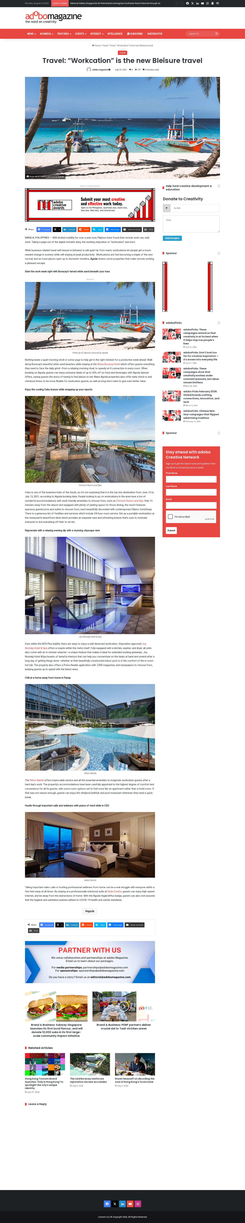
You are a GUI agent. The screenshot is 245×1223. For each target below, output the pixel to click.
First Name (172, 473)
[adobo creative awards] (90, 205)
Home (97, 45)
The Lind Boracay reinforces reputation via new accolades (88, 1080)
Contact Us (103, 1217)
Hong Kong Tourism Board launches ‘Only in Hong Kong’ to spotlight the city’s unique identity (44, 1083)
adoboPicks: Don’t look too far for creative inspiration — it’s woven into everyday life (201, 356)
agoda (90, 911)
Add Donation (172, 238)
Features (63, 33)
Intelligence (115, 33)
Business (45, 33)
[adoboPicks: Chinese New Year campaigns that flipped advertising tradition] (171, 415)
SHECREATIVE (154, 33)
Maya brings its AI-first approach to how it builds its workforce (100, 3)
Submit (171, 530)
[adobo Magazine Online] (53, 17)
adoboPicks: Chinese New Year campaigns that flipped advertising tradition (201, 414)
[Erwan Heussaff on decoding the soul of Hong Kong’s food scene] (135, 1064)
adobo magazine (100, 70)
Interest (95, 33)
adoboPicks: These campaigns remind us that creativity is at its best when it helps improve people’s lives (200, 336)
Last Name (172, 486)
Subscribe (136, 33)
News (30, 33)
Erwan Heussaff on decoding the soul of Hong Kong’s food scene (134, 1080)
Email (169, 499)
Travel (105, 45)
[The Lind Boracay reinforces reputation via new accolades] (90, 1064)
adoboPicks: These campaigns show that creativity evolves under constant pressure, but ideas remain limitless (201, 375)
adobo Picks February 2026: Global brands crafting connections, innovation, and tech (201, 397)
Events (79, 33)
